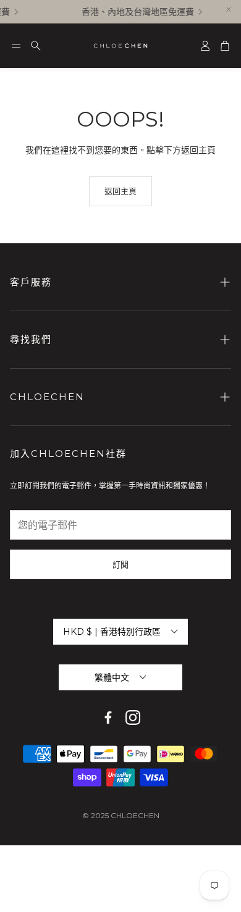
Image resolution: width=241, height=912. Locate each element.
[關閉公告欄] (228, 9)
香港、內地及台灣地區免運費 (136, 11)
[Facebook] (108, 717)
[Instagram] (132, 717)
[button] (16, 45)
